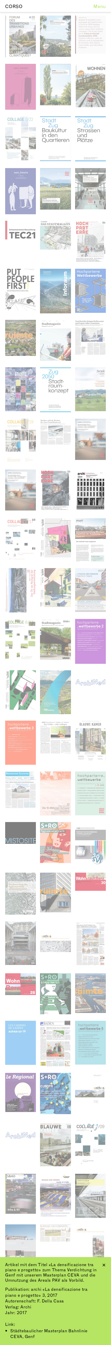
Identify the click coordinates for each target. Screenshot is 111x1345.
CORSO (14, 6)
